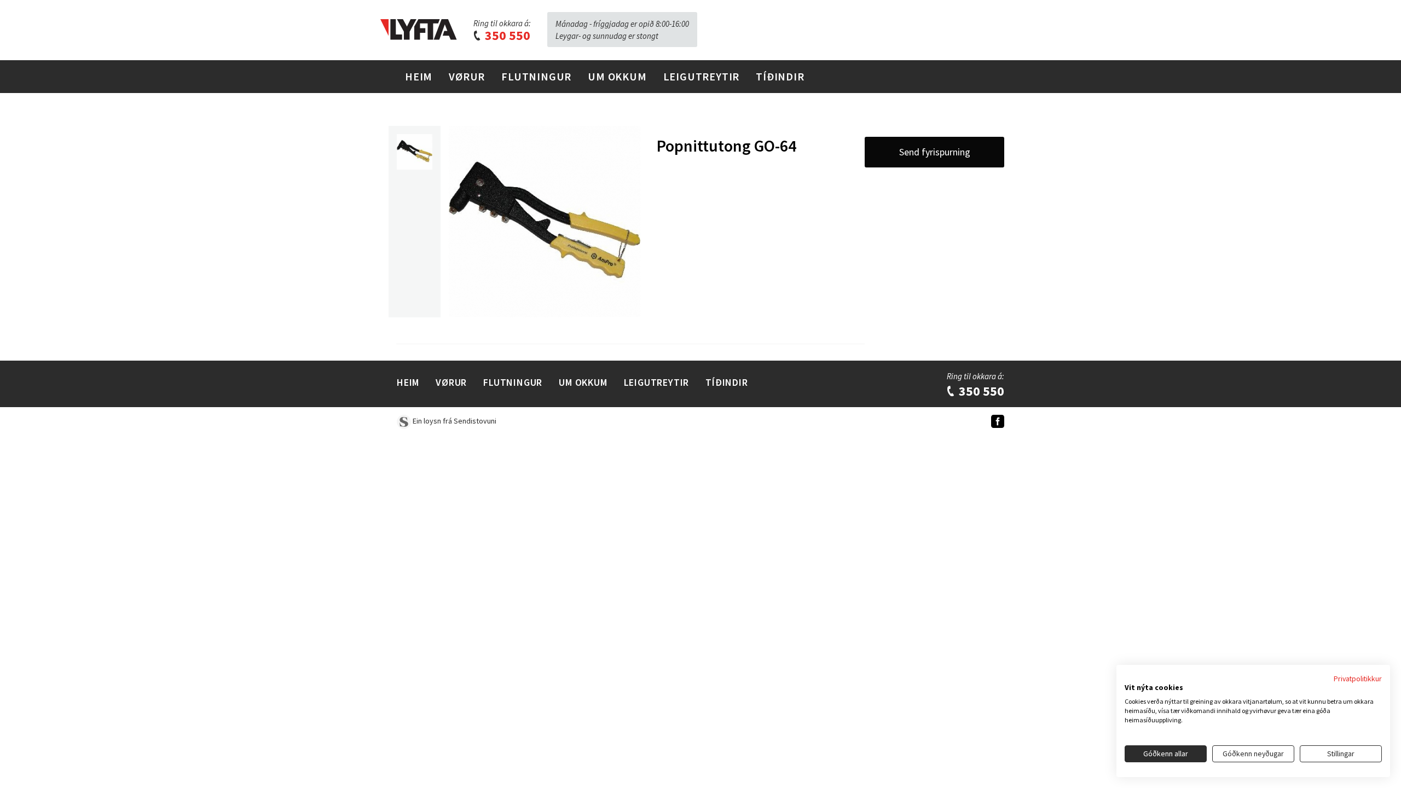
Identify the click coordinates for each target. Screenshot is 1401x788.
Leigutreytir (701, 76)
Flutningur (536, 76)
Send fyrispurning (934, 152)
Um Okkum (617, 76)
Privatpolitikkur (1358, 678)
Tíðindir (780, 76)
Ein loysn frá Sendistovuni (453, 421)
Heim (418, 76)
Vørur (467, 76)
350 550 (506, 35)
